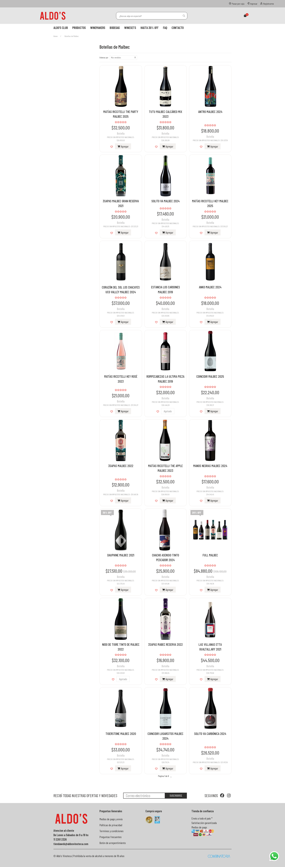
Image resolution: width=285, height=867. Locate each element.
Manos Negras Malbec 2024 (210, 466)
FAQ (165, 28)
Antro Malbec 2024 (210, 112)
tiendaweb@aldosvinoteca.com (70, 844)
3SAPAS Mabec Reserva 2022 (165, 644)
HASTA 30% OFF (150, 28)
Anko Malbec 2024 (210, 287)
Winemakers (97, 28)
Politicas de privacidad (110, 825)
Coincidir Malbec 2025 (210, 376)
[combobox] (151, 15)
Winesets (130, 28)
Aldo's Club (60, 28)
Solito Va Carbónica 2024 (210, 734)
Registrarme (268, 3)
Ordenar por (103, 57)
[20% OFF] (210, 529)
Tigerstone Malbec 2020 (121, 734)
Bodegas (115, 28)
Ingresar (253, 3)
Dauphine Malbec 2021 (120, 555)
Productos (79, 28)
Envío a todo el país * (201, 818)
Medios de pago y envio (111, 819)
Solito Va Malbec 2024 (165, 201)
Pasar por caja (238, 3)
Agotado (168, 411)
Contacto (178, 28)
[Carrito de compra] (245, 16)
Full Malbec (210, 555)
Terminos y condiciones (111, 831)
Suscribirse (176, 795)
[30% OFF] (120, 529)
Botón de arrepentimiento (112, 843)
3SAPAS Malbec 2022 (120, 466)
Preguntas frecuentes (110, 837)
